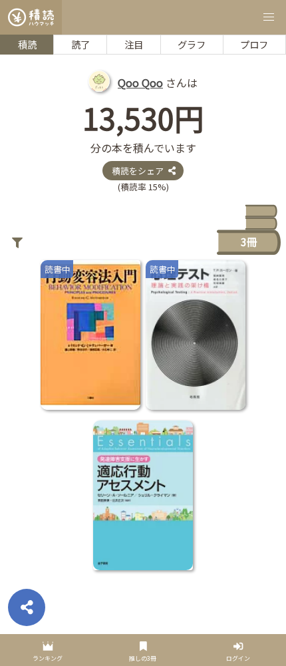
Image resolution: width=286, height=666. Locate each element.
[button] (268, 17)
